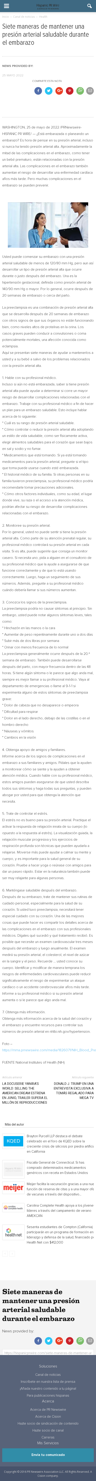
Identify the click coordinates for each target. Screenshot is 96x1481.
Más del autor (14, 1124)
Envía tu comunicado (48, 1455)
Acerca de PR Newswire (48, 1409)
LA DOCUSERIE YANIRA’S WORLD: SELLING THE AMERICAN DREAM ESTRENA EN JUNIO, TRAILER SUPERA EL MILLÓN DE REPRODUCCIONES (25, 1093)
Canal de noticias (48, 1374)
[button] (89, 6)
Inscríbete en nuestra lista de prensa (48, 1381)
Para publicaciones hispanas (48, 1395)
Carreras (48, 1437)
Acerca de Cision (48, 1416)
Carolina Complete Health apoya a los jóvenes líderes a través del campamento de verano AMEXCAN (61, 1211)
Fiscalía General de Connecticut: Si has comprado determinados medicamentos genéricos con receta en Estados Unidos (57, 1168)
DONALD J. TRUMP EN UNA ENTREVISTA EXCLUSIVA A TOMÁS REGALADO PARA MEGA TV (74, 1091)
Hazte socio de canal (48, 1430)
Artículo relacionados (20, 1118)
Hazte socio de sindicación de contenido (48, 1423)
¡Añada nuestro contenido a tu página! (48, 1388)
